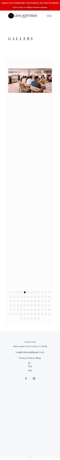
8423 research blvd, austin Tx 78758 (30, 346)
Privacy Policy (26, 358)
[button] (11, 292)
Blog (38, 358)
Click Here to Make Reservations (30, 7)
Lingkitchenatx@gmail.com (30, 352)
